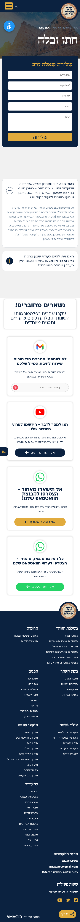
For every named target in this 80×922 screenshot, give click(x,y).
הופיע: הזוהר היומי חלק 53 (62, 663)
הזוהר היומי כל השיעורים (63, 641)
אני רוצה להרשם (43, 452)
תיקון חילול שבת (28, 754)
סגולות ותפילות (29, 711)
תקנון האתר (71, 678)
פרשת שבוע (31, 716)
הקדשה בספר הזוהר (65, 738)
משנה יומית (31, 834)
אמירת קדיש (70, 754)
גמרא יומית (31, 802)
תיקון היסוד (31, 732)
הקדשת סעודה (69, 748)
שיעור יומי (32, 818)
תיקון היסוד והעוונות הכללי (22, 759)
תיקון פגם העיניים (28, 775)
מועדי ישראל (30, 695)
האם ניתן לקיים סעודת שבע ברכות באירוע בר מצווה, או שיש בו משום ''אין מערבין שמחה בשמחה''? (46, 261)
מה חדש (33, 684)
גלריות (34, 705)
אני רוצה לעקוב (43, 587)
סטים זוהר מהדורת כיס (64, 657)
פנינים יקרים (31, 813)
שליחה (40, 137)
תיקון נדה (32, 765)
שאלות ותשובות (28, 689)
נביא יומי (33, 840)
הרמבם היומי (30, 829)
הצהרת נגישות (69, 684)
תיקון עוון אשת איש (27, 738)
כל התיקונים (31, 770)
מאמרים (33, 678)
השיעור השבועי (29, 797)
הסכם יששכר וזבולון (26, 636)
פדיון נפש (72, 689)
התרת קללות (70, 695)
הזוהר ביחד (71, 636)
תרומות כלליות (29, 641)
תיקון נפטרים (70, 743)
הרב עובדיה (31, 845)
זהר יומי (33, 791)
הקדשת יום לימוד (67, 732)
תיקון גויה (32, 743)
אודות (34, 700)
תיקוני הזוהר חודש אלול (64, 646)
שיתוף (64, 914)
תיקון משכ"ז (31, 748)
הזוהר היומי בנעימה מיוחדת (62, 652)
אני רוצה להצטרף (42, 522)
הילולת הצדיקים (28, 824)
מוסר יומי (32, 807)
